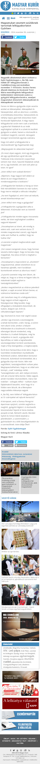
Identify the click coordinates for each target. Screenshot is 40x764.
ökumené (29, 658)
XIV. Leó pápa (11, 650)
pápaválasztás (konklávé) (21, 662)
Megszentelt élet (19, 741)
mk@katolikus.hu (24, 756)
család (7, 661)
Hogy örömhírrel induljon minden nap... (14, 617)
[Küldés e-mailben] (7, 446)
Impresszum (6, 760)
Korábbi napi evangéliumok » (28, 639)
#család (5, 452)
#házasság (6, 456)
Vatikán (32, 648)
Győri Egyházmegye (17, 428)
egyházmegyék (27, 656)
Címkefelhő (8, 644)
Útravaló (23, 667)
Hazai (13, 739)
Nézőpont (32, 741)
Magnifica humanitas (21, 648)
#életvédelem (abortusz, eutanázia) (17, 454)
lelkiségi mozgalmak (11, 656)
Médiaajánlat (15, 760)
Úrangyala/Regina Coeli (12, 664)
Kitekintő (6, 741)
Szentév (6, 659)
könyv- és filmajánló (27, 653)
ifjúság (16, 653)
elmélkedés (7, 648)
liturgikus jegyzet (16, 659)
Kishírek (5, 32)
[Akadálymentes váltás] (12, 13)
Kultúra (20, 743)
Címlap (6, 739)
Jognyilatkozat (24, 760)
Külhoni (32, 739)
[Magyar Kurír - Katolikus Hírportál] (20, 10)
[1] (20, 74)
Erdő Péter (25, 651)
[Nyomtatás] (21, 446)
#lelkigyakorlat (18, 456)
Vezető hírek (9, 498)
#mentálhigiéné (8, 459)
